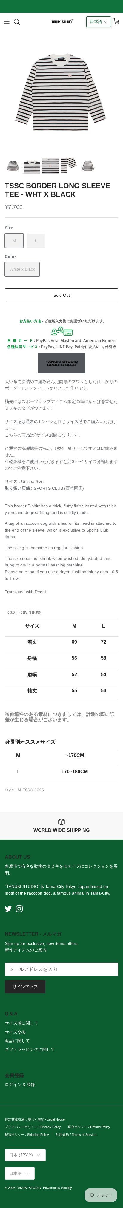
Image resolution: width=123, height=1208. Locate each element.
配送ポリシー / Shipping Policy (27, 1134)
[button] (99, 22)
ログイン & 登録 (20, 1084)
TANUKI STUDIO (28, 1188)
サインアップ (25, 986)
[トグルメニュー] (6, 21)
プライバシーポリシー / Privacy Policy (33, 1127)
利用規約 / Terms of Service (76, 1134)
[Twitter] (8, 908)
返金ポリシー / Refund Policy (89, 1127)
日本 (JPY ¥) (21, 1155)
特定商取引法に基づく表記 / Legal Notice (35, 1119)
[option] (61, 92)
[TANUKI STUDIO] (61, 22)
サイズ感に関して (21, 1023)
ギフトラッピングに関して (30, 1049)
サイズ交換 (15, 1032)
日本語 (15, 1173)
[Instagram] (19, 908)
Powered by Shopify (57, 1188)
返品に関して (17, 1040)
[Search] (19, 21)
